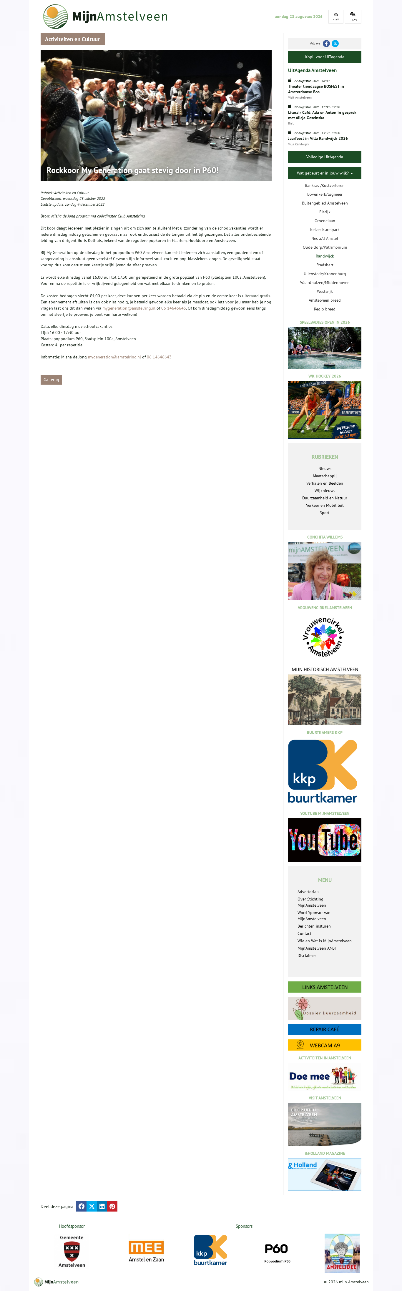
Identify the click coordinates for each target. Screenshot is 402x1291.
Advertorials (308, 891)
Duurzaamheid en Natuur (324, 498)
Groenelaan (325, 220)
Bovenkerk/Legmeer (325, 194)
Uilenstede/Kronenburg (325, 273)
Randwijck (325, 256)
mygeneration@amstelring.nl (128, 308)
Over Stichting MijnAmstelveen (312, 902)
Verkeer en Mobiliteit (325, 505)
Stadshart (324, 264)
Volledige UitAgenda (324, 156)
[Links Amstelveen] (324, 987)
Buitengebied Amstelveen (325, 203)
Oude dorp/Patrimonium (325, 247)
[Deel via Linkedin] (102, 1206)
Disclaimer (307, 955)
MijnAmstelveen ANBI (317, 948)
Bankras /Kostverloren (325, 185)
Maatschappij (325, 475)
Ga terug (51, 379)
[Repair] (324, 1029)
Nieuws (324, 468)
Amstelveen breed (325, 300)
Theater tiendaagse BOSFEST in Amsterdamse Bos (316, 89)
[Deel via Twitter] (92, 1206)
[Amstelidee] (342, 1253)
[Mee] (146, 1251)
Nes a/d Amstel (324, 238)
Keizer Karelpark (325, 229)
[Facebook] (326, 43)
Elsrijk (324, 212)
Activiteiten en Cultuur (71, 192)
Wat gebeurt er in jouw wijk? (323, 173)
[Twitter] (335, 43)
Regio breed (324, 309)
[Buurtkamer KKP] (211, 1250)
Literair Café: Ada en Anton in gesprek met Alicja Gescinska (322, 115)
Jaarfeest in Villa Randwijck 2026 (318, 138)
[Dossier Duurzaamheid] (324, 1008)
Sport (325, 512)
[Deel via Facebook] (81, 1206)
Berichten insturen (314, 926)
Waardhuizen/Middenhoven (325, 282)
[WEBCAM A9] (324, 1044)
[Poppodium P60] (277, 1251)
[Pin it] (112, 1206)
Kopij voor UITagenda (324, 56)
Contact (304, 933)
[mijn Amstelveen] (109, 16)
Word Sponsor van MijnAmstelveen (314, 915)
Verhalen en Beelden (324, 483)
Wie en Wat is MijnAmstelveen (325, 940)
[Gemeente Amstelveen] (72, 1251)
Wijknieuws (325, 490)
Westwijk (325, 291)
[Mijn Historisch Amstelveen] (324, 695)
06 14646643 (173, 308)
